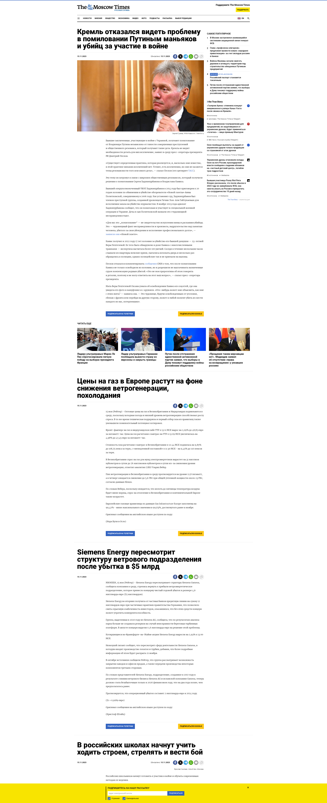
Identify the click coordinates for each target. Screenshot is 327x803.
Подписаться (163, 416)
